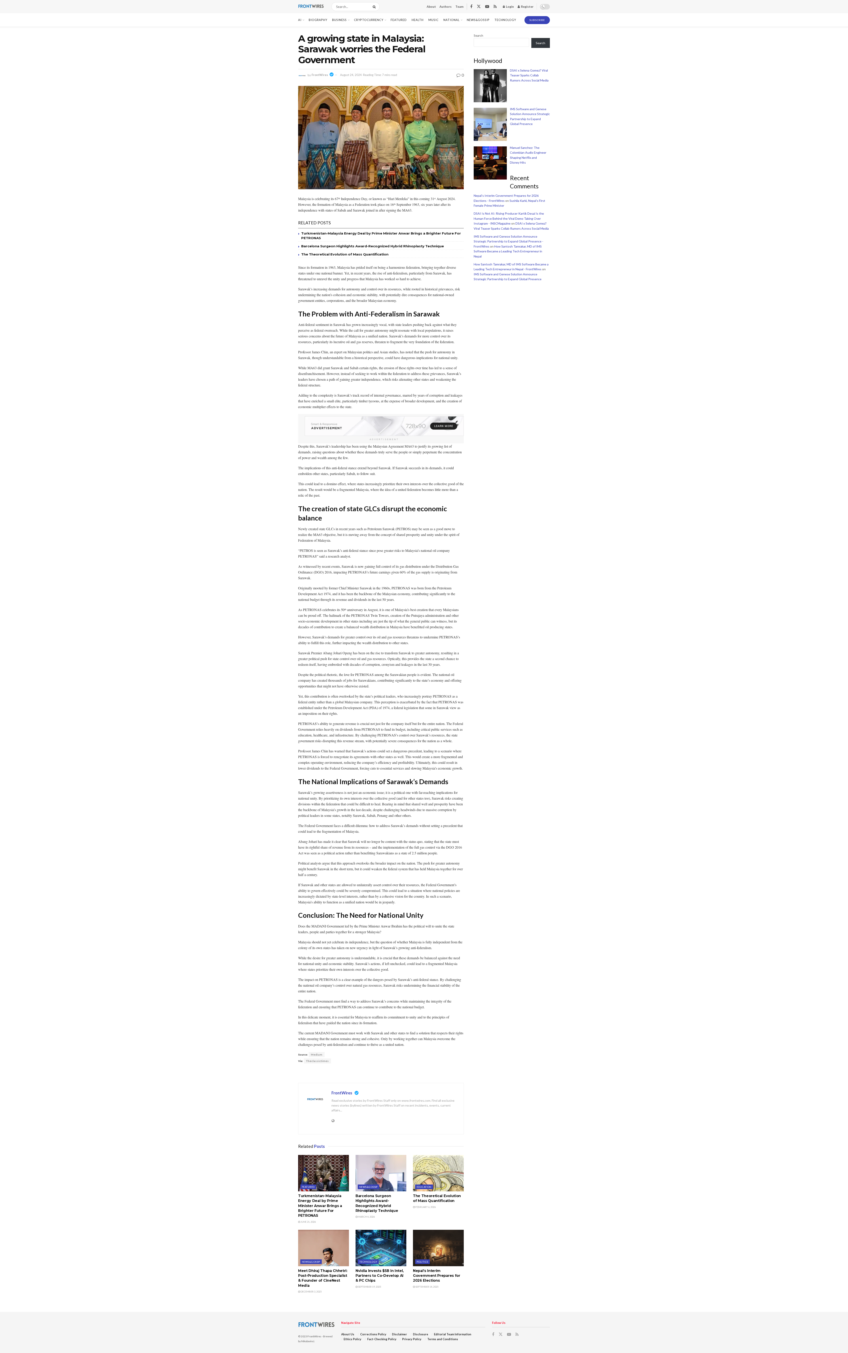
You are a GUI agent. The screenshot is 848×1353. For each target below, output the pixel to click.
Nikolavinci (307, 1341)
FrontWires (320, 75)
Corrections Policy (373, 1334)
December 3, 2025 (311, 1291)
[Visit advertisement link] (384, 426)
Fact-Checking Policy (381, 1339)
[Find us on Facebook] (471, 6)
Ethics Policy (352, 1339)
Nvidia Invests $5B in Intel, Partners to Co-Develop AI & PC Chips (380, 1276)
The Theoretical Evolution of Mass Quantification (344, 254)
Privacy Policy (411, 1339)
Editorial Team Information (452, 1334)
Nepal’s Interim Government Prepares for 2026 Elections (436, 1276)
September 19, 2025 (369, 1286)
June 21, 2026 (308, 1221)
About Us (347, 1334)
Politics (422, 1261)
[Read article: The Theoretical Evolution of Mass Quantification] (438, 1173)
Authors (445, 6)
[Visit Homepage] (311, 7)
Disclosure (420, 1334)
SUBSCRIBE (537, 20)
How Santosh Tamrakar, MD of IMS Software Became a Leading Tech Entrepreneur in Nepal (508, 251)
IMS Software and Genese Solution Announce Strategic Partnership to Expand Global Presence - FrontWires (508, 241)
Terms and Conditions (442, 1339)
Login (509, 6)
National (451, 20)
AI (299, 20)
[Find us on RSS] (495, 6)
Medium (316, 1054)
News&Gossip (478, 20)
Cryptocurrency (368, 20)
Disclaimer (399, 1334)
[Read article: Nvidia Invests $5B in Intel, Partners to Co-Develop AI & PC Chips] (381, 1248)
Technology (505, 20)
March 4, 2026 (366, 1216)
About (431, 6)
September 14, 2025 (426, 1286)
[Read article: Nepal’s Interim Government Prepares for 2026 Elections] (438, 1248)
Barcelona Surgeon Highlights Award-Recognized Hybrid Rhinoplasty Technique (372, 246)
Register (527, 6)
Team (459, 6)
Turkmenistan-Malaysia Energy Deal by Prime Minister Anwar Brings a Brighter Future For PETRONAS (320, 1206)
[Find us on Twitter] (479, 6)
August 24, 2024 (351, 75)
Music (433, 20)
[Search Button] (375, 6)
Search (478, 35)
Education (424, 1186)
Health (418, 20)
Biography (318, 20)
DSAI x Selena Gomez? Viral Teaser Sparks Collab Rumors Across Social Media (529, 75)
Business (339, 20)
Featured (399, 20)
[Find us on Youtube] (487, 6)
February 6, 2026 (425, 1206)
